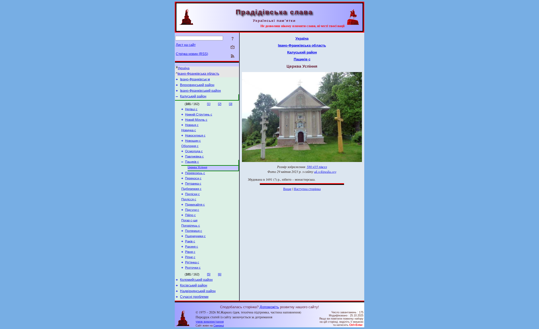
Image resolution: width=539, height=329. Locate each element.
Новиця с (192, 125)
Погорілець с (190, 225)
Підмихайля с (195, 204)
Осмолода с (194, 151)
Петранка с (193, 183)
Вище (287, 189)
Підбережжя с (191, 189)
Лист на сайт (186, 45)
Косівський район (193, 285)
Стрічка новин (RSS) (192, 54)
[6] (219, 274)
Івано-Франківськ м (195, 79)
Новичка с (188, 130)
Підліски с (192, 194)
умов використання (210, 321)
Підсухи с (192, 210)
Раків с (190, 241)
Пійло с (190, 215)
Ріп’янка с (192, 262)
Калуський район (193, 96)
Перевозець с (195, 173)
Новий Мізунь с (196, 119)
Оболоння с (190, 146)
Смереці (218, 325)
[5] (208, 274)
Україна (183, 68)
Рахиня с (191, 246)
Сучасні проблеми (194, 297)
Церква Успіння (197, 167)
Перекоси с (193, 178)
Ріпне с (190, 257)
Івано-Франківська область (198, 73)
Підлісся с (188, 199)
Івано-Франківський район (200, 90)
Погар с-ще (189, 220)
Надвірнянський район (198, 291)
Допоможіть (269, 307)
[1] (208, 104)
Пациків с (192, 161)
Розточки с (193, 267)
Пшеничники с (195, 236)
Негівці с (191, 109)
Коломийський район (196, 280)
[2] (219, 104)
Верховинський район (197, 85)
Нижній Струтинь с (198, 114)
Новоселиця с (195, 135)
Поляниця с (193, 231)
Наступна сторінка (307, 189)
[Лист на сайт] (232, 47)
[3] (230, 104)
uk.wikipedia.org (325, 171)
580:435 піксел (317, 166)
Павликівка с (194, 156)
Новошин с (193, 140)
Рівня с (190, 252)
